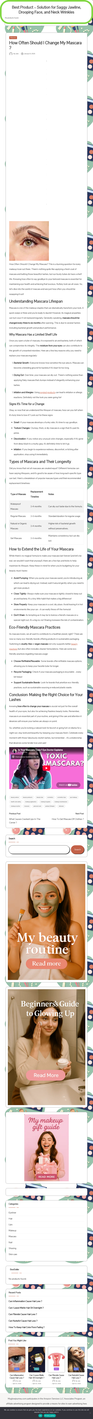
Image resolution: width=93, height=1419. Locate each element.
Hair (10, 1218)
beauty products (27, 797)
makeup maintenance (61, 802)
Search (12, 838)
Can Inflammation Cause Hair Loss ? (25, 1301)
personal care (37, 806)
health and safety (16, 802)
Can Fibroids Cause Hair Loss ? (23, 1314)
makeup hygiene (45, 802)
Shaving (12, 1248)
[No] (90, 1413)
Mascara (13, 38)
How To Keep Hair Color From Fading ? (26, 1327)
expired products (47, 392)
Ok (40, 1416)
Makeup (12, 1230)
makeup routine (15, 806)
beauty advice (15, 797)
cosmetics (50, 797)
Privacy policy (50, 1416)
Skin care (13, 1254)
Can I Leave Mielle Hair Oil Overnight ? (26, 1307)
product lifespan (50, 806)
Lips (10, 1224)
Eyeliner (12, 1212)
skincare (61, 806)
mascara (26, 806)
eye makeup (73, 797)
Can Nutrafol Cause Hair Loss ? (23, 1320)
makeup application (30, 802)
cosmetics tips (62, 797)
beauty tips (40, 797)
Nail (10, 1242)
